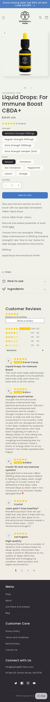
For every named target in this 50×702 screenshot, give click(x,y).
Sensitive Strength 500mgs (19, 133)
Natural (9, 161)
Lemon (8, 173)
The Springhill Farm (27, 696)
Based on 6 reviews (16, 316)
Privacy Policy (13, 631)
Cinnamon (25, 161)
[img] (20, 359)
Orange (23, 173)
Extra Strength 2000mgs (18, 145)
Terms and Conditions (17, 637)
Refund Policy (13, 643)
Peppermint (34, 167)
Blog (8, 613)
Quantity (6, 179)
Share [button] (8, 272)
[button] (3, 18)
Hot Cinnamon (13, 167)
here (11, 226)
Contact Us (11, 650)
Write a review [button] (25, 320)
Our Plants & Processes (18, 606)
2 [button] (22, 570)
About (9, 600)
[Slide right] (31, 88)
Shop (8, 594)
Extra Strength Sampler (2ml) (21, 151)
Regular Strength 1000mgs (19, 139)
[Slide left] (19, 88)
